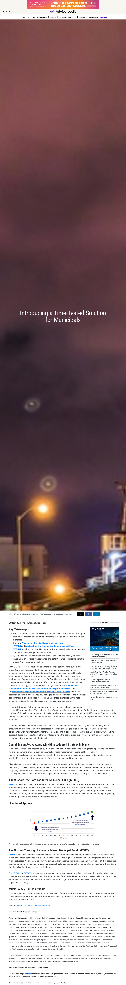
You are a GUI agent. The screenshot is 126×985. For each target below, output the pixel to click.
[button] (80, 614)
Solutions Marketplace (39, 17)
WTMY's (28, 873)
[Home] (63, 11)
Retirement (83, 17)
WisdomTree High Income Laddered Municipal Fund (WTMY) (41, 691)
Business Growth (64, 17)
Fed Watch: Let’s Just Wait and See (33, 905)
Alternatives (93, 17)
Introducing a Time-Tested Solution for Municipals (47, 614)
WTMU (12, 784)
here (30, 974)
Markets (26, 17)
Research (53, 17)
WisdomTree (26, 614)
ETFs (74, 17)
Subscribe (103, 17)
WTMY (12, 854)
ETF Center (17, 614)
